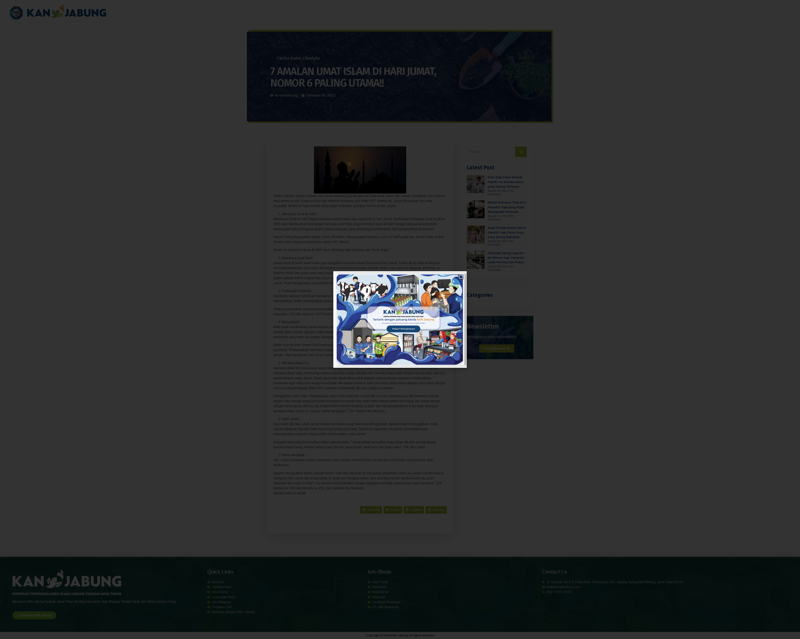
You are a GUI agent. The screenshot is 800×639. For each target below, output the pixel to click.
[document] (400, 319)
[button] (460, 277)
